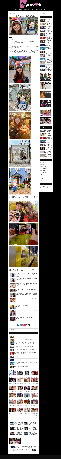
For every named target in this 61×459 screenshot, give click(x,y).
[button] (37, 329)
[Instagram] (23, 325)
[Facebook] (18, 325)
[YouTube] (26, 325)
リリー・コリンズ (12, 39)
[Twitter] (21, 325)
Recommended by (34, 415)
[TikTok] (29, 325)
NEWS (10, 37)
